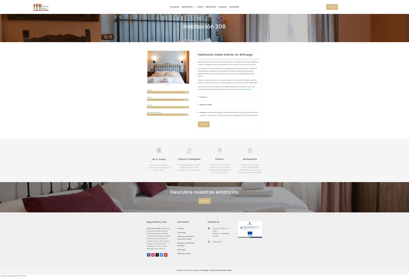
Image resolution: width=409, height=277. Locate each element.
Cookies (229, 270)
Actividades (234, 7)
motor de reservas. (245, 89)
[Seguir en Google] (161, 255)
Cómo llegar (181, 232)
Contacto (180, 228)
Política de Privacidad (217, 270)
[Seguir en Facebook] (148, 255)
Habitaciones (187, 7)
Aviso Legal (181, 250)
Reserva (332, 7)
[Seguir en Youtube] (165, 255)
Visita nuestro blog (153, 228)
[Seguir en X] (157, 255)
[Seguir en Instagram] (153, 255)
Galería (200, 7)
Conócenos (174, 7)
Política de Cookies (184, 254)
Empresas (223, 7)
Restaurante (211, 7)
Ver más (204, 201)
